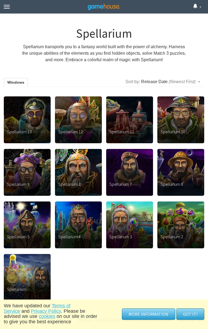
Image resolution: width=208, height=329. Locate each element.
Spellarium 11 (121, 131)
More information (148, 314)
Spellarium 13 (19, 131)
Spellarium (17, 289)
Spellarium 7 (120, 184)
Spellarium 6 (172, 184)
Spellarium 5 (18, 236)
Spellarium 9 (18, 184)
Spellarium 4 (69, 236)
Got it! (190, 314)
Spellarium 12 (70, 131)
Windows (15, 82)
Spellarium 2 (172, 236)
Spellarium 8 (69, 184)
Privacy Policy (46, 311)
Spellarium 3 (120, 236)
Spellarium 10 (173, 131)
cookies (47, 316)
